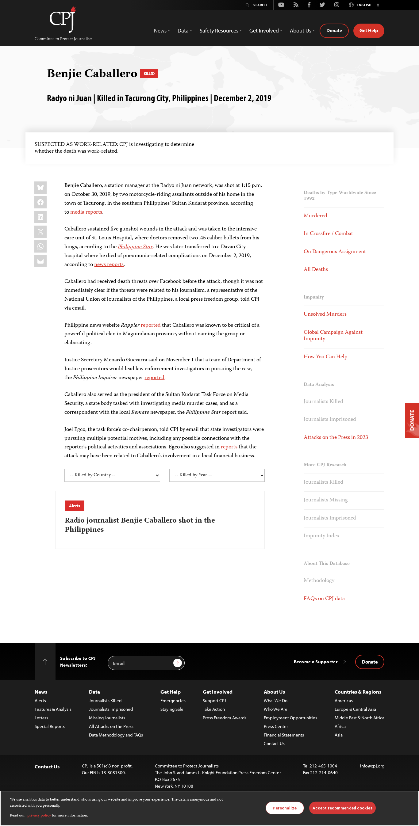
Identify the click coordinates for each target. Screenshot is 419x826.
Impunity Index (322, 536)
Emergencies (173, 700)
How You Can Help (326, 357)
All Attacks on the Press (111, 726)
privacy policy (39, 816)
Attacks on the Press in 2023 (336, 437)
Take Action (214, 709)
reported (151, 325)
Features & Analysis (53, 709)
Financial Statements (284, 735)
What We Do (275, 700)
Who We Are (275, 709)
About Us (274, 691)
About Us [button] (300, 30)
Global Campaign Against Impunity (333, 336)
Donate (334, 30)
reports (229, 447)
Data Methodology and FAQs (116, 735)
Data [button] (183, 30)
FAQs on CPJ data (324, 598)
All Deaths (316, 269)
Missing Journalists (107, 718)
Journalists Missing (326, 500)
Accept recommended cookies (342, 807)
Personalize (284, 807)
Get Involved (218, 691)
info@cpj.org (372, 766)
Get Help (368, 30)
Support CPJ (214, 700)
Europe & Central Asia (355, 709)
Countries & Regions (358, 691)
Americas (344, 700)
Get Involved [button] (264, 30)
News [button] (160, 30)
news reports (109, 264)
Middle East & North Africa (359, 718)
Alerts (74, 505)
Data (94, 691)
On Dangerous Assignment (335, 252)
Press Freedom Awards (224, 718)
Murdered (315, 216)
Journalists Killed (323, 401)
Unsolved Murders (325, 314)
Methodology (319, 580)
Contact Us (274, 743)
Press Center (276, 726)
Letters (41, 718)
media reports (86, 212)
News (41, 691)
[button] (378, 5)
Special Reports (50, 726)
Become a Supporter (316, 661)
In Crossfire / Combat (328, 233)
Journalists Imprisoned (330, 419)
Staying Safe (171, 709)
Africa (340, 726)
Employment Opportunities (290, 718)
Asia (339, 735)
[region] (209, 808)
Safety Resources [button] (219, 30)
